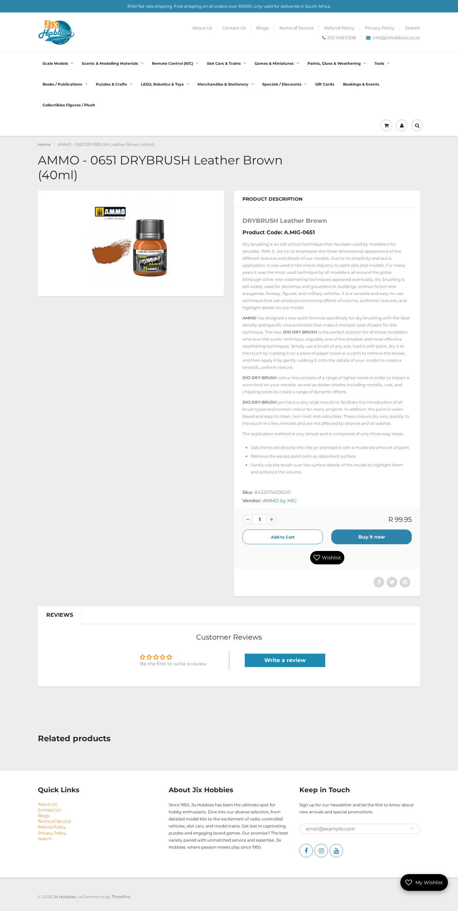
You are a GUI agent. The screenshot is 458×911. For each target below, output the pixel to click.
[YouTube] (336, 850)
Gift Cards (324, 84)
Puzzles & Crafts (111, 84)
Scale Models (55, 63)
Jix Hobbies (64, 896)
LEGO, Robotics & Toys (162, 84)
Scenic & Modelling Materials (110, 63)
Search (412, 28)
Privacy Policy (380, 28)
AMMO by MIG (280, 501)
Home (44, 144)
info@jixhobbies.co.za (396, 37)
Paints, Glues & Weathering (334, 63)
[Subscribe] (411, 828)
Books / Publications (62, 84)
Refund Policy (339, 28)
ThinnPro (121, 896)
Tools (379, 63)
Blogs (262, 28)
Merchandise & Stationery (222, 84)
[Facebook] (306, 850)
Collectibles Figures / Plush (69, 105)
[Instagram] (321, 850)
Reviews (59, 615)
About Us (202, 28)
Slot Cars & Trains (224, 63)
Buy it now (371, 537)
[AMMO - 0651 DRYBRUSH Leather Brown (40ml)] (131, 242)
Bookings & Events (361, 84)
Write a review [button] (285, 660)
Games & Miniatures (274, 63)
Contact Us (234, 28)
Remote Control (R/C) (172, 63)
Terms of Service (296, 28)
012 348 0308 (342, 37)
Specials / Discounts (281, 84)
